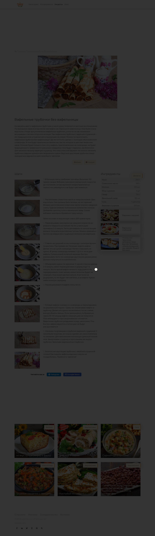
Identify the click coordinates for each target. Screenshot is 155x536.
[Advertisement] (77, 284)
